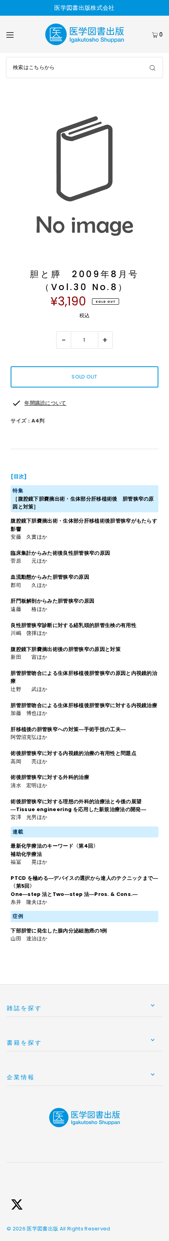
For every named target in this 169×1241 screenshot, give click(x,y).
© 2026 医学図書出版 (32, 1228)
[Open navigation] (21, 34)
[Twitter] (17, 1205)
